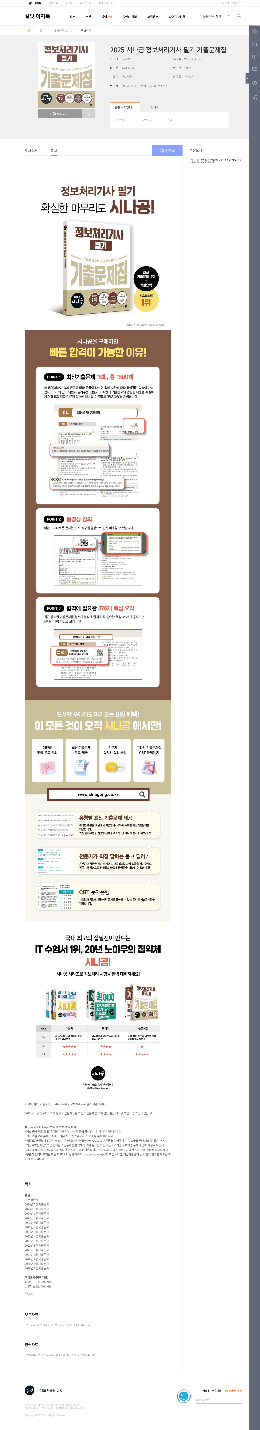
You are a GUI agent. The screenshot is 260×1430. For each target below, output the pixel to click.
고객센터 (152, 16)
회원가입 (237, 3)
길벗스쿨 (53, 3)
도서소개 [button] (31, 150)
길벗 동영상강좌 (106, 3)
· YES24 (120, 120)
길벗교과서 (85, 3)
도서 (72, 16)
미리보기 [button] (62, 114)
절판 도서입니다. (124, 107)
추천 (88, 16)
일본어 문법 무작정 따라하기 (212, 16)
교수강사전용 (177, 16)
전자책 (154, 107)
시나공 (68, 3)
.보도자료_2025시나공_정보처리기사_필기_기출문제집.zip (57, 1325)
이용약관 (216, 1390)
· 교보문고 (146, 120)
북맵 (104, 16)
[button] (88, 113)
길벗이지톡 (37, 16)
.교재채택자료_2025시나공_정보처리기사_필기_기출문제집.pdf (60, 1355)
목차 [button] (54, 150)
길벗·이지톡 (35, 3)
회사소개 (204, 1390)
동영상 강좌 (129, 16)
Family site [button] (202, 1400)
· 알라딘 (170, 120)
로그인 (225, 3)
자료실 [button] (170, 150)
